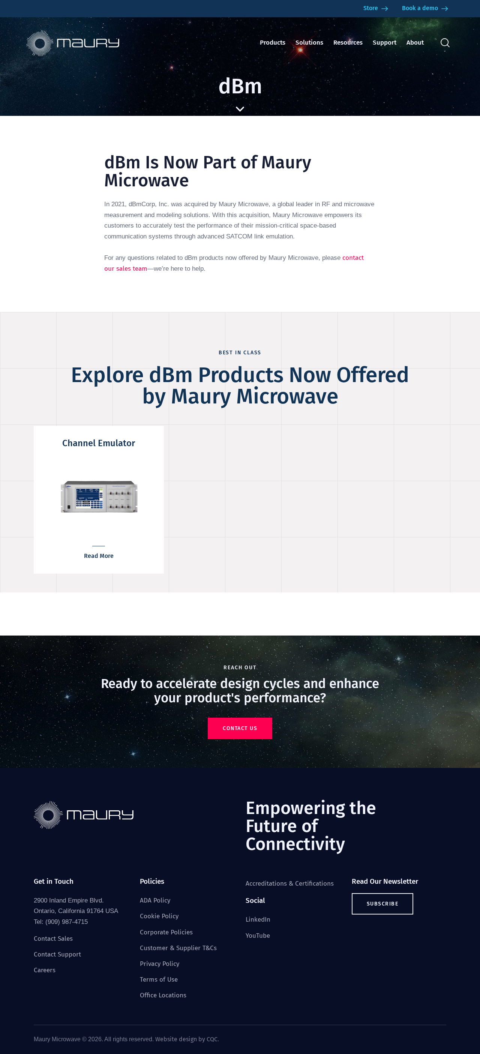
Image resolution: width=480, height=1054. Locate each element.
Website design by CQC (186, 1039)
